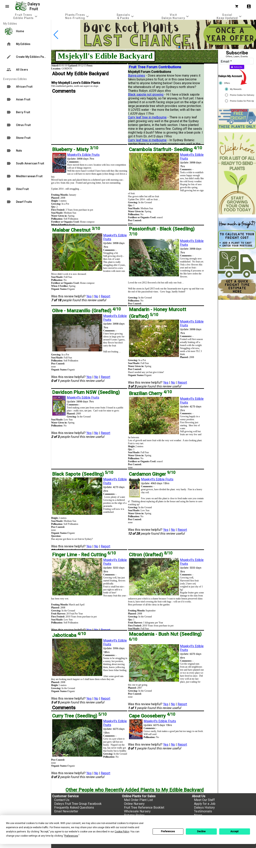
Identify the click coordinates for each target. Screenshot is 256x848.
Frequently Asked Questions (74, 807)
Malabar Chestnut (76, 230)
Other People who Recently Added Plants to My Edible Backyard (135, 790)
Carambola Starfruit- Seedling (165, 149)
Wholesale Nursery (137, 811)
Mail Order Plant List (138, 800)
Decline (201, 831)
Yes (89, 296)
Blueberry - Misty (75, 149)
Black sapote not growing (145, 94)
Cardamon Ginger (152, 474)
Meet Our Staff (204, 800)
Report (105, 296)
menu (7, 6)
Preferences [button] (71, 835)
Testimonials (203, 811)
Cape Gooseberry (152, 716)
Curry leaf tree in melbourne (147, 117)
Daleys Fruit (34, 6)
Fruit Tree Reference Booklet (144, 807)
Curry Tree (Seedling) (79, 716)
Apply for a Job (204, 804)
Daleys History (204, 807)
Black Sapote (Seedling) (82, 474)
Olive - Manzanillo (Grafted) (86, 310)
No (96, 296)
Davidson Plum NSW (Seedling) (86, 392)
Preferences (168, 831)
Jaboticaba (69, 635)
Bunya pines (136, 75)
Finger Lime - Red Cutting (84, 554)
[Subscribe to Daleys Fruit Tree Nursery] (237, 77)
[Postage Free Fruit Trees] (237, 118)
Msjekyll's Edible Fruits (83, 155)
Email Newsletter (66, 811)
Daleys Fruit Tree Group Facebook (78, 804)
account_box (248, 6)
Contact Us (61, 800)
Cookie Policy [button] (122, 831)
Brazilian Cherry (150, 393)
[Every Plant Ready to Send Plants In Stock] (237, 173)
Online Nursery (134, 804)
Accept (234, 831)
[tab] (26, 16)
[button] (175, 46)
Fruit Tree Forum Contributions (155, 67)
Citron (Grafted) (150, 554)
